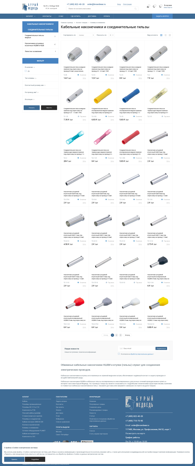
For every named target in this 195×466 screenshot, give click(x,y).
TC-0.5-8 (94, 199)
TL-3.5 (121, 75)
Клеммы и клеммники (30, 428)
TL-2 (148, 75)
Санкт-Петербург (62, 434)
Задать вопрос (162, 16)
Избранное (60, 419)
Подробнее (35, 459)
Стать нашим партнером (98, 434)
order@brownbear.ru (96, 4)
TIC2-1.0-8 (67, 324)
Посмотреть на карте (135, 433)
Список (92, 431)
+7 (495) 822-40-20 (75, 4)
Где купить (75, 16)
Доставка (92, 16)
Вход (119, 4)
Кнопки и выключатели (31, 425)
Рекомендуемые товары (98, 410)
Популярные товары (97, 404)
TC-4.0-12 (94, 241)
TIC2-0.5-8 (122, 324)
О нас (61, 16)
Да (29, 71)
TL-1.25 (66, 116)
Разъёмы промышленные (31, 404)
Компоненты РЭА (28, 410)
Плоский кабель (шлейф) (31, 413)
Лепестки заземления (33, 51)
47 (55, 44)
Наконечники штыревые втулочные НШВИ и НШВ (34, 44)
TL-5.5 (93, 75)
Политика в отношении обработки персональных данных (102, 420)
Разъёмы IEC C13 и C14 (30, 407)
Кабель (24, 401)
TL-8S (65, 75)
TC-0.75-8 (66, 199)
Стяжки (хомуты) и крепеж (32, 416)
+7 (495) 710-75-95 (134, 421)
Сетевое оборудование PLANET (34, 431)
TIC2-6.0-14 (150, 324)
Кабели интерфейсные (30, 433)
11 (55, 36)
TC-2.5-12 (122, 241)
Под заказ (83, 116)
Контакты (47, 16)
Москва (59, 432)
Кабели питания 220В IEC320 (32, 422)
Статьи (92, 416)
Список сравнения (63, 422)
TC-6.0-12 (66, 241)
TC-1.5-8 (149, 199)
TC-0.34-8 (122, 199)
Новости (92, 413)
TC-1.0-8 (149, 158)
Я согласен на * (137, 354)
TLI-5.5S (94, 116)
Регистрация (127, 4)
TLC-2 (65, 158)
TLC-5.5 (149, 116)
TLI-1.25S (122, 158)
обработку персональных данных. (141, 354)
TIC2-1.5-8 (150, 282)
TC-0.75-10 (95, 282)
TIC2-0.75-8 (95, 324)
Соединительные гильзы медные (34, 36)
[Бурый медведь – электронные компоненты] (30, 7)
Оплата (107, 16)
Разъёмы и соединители (31, 419)
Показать (32, 108)
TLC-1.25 (94, 158)
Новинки (92, 401)
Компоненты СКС (28, 436)
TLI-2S (121, 116)
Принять (14, 459)
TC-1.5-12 (150, 241)
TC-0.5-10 (122, 282)
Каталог (30, 16)
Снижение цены (95, 407)
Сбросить (49, 108)
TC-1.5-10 (66, 282)
